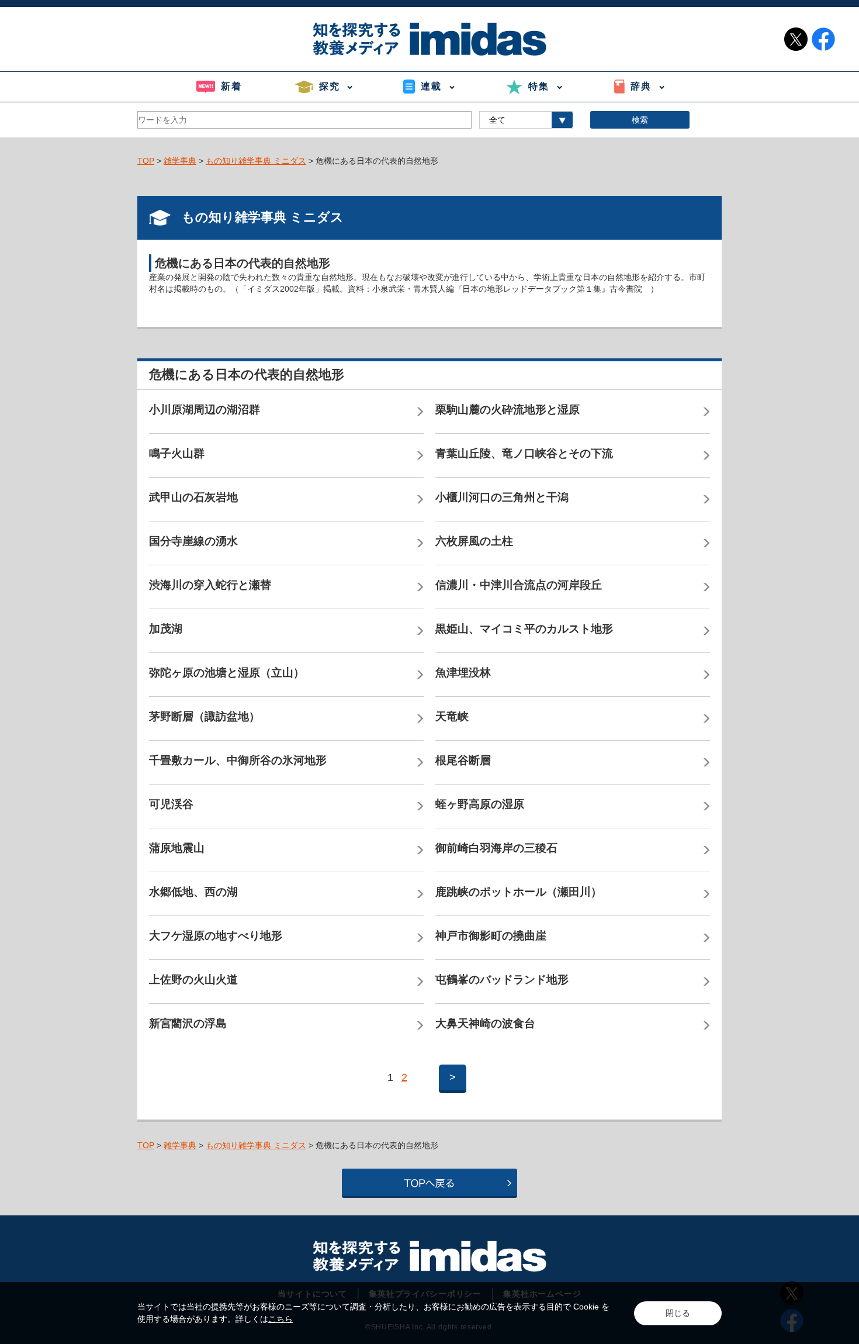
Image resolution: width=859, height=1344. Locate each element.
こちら (280, 1319)
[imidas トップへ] (429, 39)
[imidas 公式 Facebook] (823, 39)
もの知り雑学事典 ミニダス (256, 160)
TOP (145, 160)
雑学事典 (180, 160)
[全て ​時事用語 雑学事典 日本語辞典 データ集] (526, 120)
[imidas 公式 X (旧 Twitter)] (796, 39)
